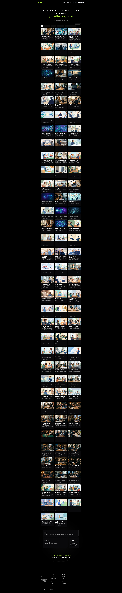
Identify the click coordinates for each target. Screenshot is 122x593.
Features (52, 576)
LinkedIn (63, 576)
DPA (62, 581)
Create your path (78, 23)
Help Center (53, 585)
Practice (52, 581)
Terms (63, 579)
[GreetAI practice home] (40, 2)
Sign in (75, 2)
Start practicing (80, 2)
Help (71, 2)
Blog (52, 583)
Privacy (63, 578)
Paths (64, 2)
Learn (68, 2)
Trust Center (64, 585)
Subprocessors (64, 583)
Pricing (52, 579)
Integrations (53, 578)
